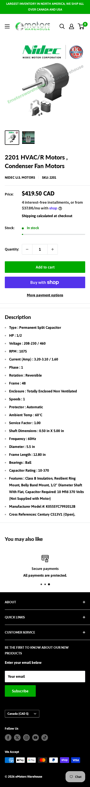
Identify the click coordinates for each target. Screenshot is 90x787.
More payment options (45, 295)
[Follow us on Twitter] (17, 737)
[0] (81, 26)
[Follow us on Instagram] (26, 737)
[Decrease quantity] (27, 249)
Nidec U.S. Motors (20, 177)
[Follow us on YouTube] (35, 737)
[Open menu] (7, 26)
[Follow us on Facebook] (8, 737)
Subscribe (20, 691)
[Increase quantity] (53, 249)
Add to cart (45, 267)
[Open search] (62, 26)
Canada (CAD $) (18, 713)
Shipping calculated (37, 216)
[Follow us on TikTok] (44, 737)
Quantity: (12, 249)
